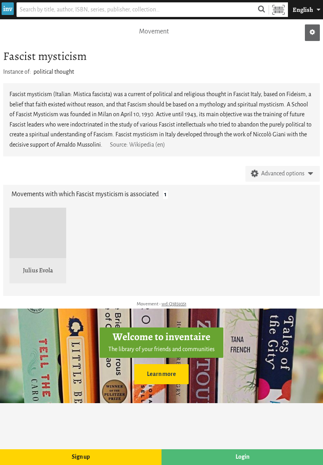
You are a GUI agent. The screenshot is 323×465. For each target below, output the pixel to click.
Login (242, 457)
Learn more (161, 374)
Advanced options (282, 173)
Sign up (81, 457)
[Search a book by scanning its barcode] (278, 9)
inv (7, 8)
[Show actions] (312, 32)
